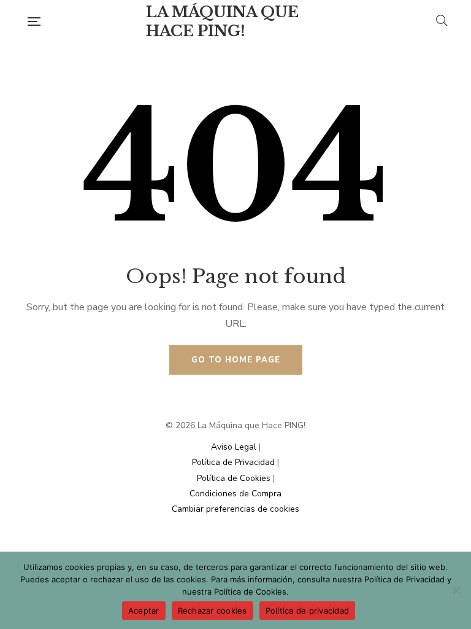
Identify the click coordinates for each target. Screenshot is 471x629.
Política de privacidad (308, 610)
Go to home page (235, 359)
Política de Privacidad (233, 462)
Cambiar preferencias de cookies (235, 509)
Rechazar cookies (212, 610)
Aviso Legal (233, 447)
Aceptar (143, 610)
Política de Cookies (233, 478)
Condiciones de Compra (235, 493)
